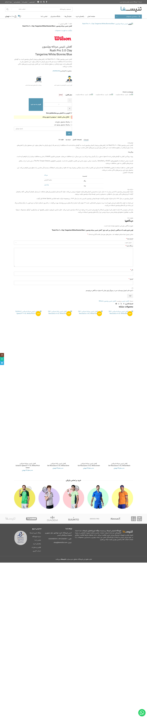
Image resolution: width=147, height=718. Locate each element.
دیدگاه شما (129, 246)
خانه (70, 24)
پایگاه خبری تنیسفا (35, 533)
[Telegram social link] (38, 2)
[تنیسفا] (10, 519)
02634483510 (52, 539)
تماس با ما (38, 540)
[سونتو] (73, 519)
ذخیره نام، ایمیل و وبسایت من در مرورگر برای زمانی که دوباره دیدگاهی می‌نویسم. (109, 290)
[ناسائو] (115, 519)
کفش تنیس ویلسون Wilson (107, 301)
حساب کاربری (37, 551)
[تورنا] (31, 519)
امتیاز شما (129, 239)
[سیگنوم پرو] (94, 519)
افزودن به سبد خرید (36, 104)
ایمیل (131, 279)
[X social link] (43, 2)
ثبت (69, 133)
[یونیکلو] (136, 519)
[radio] (60, 95)
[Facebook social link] (46, 2)
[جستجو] (7, 9)
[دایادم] (52, 519)
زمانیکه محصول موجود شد (62, 125)
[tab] (86, 140)
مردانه (46, 175)
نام (131, 270)
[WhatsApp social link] (41, 2)
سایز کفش (69, 95)
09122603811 (63, 539)
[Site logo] (131, 9)
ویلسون (46, 185)
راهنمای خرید (37, 544)
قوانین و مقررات (36, 547)
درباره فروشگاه (36, 536)
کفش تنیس (63, 24)
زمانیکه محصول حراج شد (62, 122)
